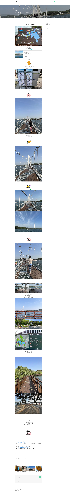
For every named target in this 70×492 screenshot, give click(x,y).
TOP (54, 489)
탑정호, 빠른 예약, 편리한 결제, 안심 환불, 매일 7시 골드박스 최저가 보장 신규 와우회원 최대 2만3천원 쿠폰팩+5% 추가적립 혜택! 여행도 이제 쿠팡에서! (28, 443)
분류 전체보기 (47, 22)
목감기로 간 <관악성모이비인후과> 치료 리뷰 (21, 459)
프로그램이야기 (48, 24)
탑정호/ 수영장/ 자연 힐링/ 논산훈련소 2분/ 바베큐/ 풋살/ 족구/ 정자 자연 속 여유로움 (26, 448)
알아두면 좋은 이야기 (48, 28)
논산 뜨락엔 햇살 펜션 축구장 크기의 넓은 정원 (22, 447)
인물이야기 (47, 23)
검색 (52, 1)
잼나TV (17, 1)
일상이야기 (47, 25)
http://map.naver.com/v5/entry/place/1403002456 (22, 446)
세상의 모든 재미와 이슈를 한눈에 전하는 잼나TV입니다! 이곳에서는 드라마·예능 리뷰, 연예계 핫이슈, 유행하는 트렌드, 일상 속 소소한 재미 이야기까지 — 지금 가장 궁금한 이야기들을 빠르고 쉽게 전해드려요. (28, 479)
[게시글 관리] (18, 453)
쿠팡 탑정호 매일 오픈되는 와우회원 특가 (22, 442)
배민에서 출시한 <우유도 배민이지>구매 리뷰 (21, 458)
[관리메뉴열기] (68, 1)
